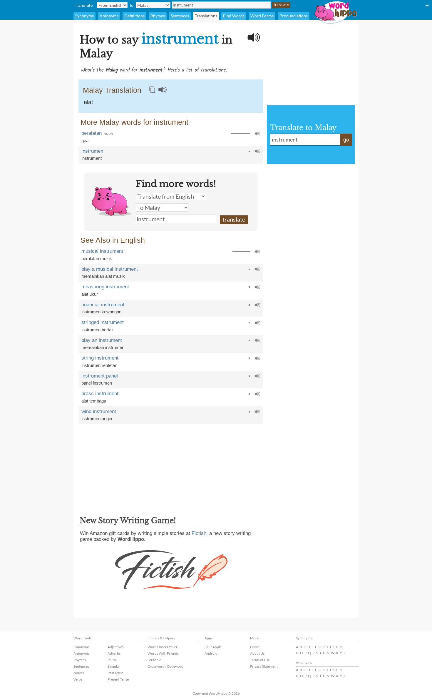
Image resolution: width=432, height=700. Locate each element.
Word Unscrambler (163, 647)
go (346, 140)
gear (85, 140)
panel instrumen (96, 382)
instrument (91, 158)
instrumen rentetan (99, 365)
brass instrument (99, 393)
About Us (257, 653)
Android (211, 653)
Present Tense (118, 679)
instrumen (92, 151)
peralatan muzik (96, 258)
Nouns (78, 673)
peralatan (91, 133)
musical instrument (102, 251)
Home (254, 647)
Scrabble (154, 660)
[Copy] (152, 89)
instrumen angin (96, 418)
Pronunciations (293, 15)
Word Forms (262, 15)
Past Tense (115, 673)
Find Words (234, 15)
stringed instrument (102, 322)
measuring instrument (105, 287)
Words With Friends (163, 653)
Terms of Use (260, 660)
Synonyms (84, 15)
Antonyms (109, 15)
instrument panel (99, 376)
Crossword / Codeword (165, 666)
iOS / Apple (213, 647)
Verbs (77, 679)
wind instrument (98, 411)
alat (88, 102)
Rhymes (157, 15)
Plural (112, 660)
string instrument (99, 358)
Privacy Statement (264, 666)
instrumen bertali (97, 329)
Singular (114, 666)
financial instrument (102, 304)
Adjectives (115, 647)
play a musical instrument (109, 269)
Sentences (180, 15)
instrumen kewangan (101, 311)
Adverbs (114, 653)
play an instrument (101, 340)
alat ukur (89, 294)
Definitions (134, 15)
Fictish (199, 533)
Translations (206, 15)
